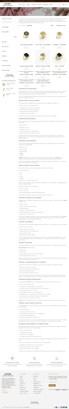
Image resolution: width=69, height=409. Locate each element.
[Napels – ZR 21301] (59, 57)
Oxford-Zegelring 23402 (26, 74)
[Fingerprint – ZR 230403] (59, 35)
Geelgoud (20, 157)
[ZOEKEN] (16, 22)
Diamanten (22, 381)
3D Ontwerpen (22, 389)
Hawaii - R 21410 (9, 88)
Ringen (23, 25)
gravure (21, 200)
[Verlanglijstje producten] (59, 5)
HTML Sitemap (36, 383)
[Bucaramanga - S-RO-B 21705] (4, 95)
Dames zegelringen (22, 247)
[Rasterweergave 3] (51, 25)
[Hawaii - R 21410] (4, 89)
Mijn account (35, 376)
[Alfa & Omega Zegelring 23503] (26, 35)
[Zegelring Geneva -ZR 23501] (43, 80)
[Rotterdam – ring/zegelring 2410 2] (59, 72)
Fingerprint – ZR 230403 (59, 44)
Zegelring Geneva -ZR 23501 (43, 82)
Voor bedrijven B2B (36, 393)
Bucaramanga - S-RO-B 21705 (10, 94)
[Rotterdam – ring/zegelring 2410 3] (26, 80)
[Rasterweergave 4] (53, 25)
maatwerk (29, 281)
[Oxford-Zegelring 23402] (26, 72)
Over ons (35, 378)
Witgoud (21, 153)
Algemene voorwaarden (37, 385)
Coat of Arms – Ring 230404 (43, 44)
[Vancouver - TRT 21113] (4, 84)
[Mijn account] (67, 1)
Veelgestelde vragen (37, 381)
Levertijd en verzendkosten (38, 389)
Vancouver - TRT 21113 (10, 83)
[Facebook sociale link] (3, 392)
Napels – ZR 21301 (59, 66)
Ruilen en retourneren (37, 391)
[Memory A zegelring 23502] (43, 57)
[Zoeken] (64, 1)
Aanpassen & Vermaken (24, 391)
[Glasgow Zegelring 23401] (26, 57)
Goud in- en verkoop (23, 393)
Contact (34, 379)
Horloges (21, 379)
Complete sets (22, 383)
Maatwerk (21, 300)
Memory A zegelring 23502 (43, 66)
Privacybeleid (35, 387)
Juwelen (21, 378)
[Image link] (8, 374)
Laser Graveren (23, 387)
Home (20, 25)
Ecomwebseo (27, 407)
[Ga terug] (33, 11)
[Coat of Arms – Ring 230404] (43, 35)
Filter (15, 36)
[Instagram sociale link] (5, 392)
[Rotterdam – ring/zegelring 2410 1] (43, 72)
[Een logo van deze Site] (7, 4)
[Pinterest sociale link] (7, 392)
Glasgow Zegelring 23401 (26, 66)
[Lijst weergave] (50, 25)
